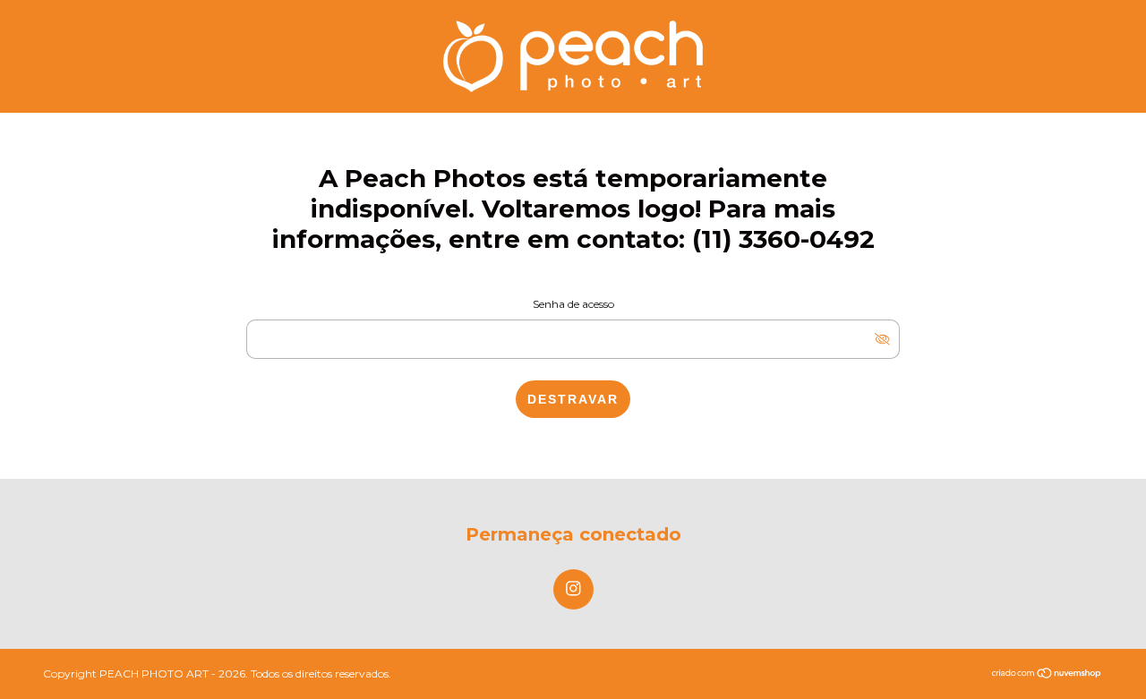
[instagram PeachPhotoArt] (573, 589)
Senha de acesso (573, 304)
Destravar (573, 399)
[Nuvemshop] (1047, 674)
